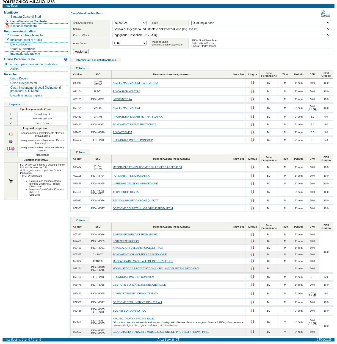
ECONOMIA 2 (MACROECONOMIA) (133, 277)
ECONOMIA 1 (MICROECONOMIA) (133, 140)
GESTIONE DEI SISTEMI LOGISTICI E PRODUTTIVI (143, 208)
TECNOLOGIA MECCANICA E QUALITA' (136, 200)
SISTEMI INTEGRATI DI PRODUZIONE (135, 234)
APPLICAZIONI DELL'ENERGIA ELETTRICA (138, 247)
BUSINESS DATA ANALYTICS (129, 310)
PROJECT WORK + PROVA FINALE (133, 318)
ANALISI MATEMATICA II (127, 108)
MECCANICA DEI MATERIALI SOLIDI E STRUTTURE (143, 261)
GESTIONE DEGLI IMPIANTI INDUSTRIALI (137, 302)
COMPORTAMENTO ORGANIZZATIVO (135, 293)
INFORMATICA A (122, 99)
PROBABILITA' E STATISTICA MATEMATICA (138, 116)
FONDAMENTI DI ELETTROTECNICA (134, 124)
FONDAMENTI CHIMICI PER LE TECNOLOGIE (140, 254)
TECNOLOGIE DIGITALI (127, 192)
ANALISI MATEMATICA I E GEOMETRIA (135, 83)
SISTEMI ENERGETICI (126, 241)
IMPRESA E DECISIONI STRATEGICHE (135, 183)
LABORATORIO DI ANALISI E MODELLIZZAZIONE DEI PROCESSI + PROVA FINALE (161, 331)
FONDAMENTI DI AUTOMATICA (131, 175)
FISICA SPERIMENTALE (126, 91)
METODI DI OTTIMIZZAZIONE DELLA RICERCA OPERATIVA (147, 167)
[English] (325, 15)
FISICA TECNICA (122, 132)
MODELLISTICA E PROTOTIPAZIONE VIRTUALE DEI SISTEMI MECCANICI (156, 268)
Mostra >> (109, 60)
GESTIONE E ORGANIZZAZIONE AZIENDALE (139, 284)
